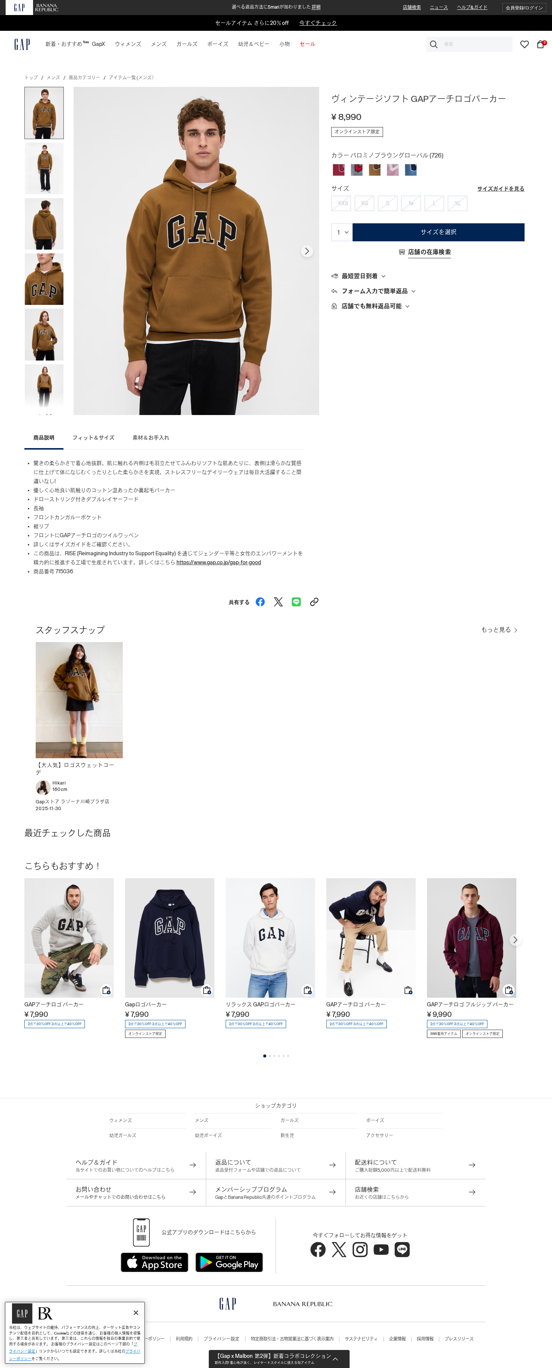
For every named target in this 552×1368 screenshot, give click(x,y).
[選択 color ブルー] (411, 170)
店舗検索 (412, 7)
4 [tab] (279, 1056)
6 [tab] (288, 1056)
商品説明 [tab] (43, 438)
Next (307, 251)
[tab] (428, 276)
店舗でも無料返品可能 (372, 306)
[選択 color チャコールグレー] (357, 170)
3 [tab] (274, 1056)
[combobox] (469, 44)
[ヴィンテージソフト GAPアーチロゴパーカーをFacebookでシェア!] (260, 599)
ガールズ (290, 1120)
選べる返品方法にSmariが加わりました (276, 7)
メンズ (53, 77)
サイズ (340, 188)
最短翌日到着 (360, 276)
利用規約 (184, 1339)
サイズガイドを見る (501, 189)
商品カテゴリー (84, 77)
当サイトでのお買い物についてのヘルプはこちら (125, 1170)
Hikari (59, 783)
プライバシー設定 (222, 1339)
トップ (31, 77)
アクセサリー (379, 1135)
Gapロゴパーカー (146, 1004)
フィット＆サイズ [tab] (93, 438)
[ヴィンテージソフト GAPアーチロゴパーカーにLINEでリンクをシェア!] (296, 599)
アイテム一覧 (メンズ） (132, 77)
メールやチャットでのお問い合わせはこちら (120, 1197)
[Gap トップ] (18, 44)
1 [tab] (264, 1055)
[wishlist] (524, 44)
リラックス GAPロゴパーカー (261, 1004)
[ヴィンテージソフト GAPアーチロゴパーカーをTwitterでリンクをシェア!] (278, 599)
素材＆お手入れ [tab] (151, 438)
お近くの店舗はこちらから (382, 1197)
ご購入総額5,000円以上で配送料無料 (393, 1170)
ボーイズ (375, 1120)
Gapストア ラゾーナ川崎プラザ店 (73, 801)
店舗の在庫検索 (429, 252)
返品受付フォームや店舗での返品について (258, 1170)
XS (364, 203)
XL (458, 203)
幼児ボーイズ (208, 1135)
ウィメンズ (120, 1120)
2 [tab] (270, 1056)
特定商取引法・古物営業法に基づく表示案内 (292, 1339)
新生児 (287, 1135)
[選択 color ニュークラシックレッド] (339, 170)
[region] (75, 1332)
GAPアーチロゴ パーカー (54, 1004)
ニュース (439, 7)
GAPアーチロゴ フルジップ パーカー (470, 1004)
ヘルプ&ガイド (472, 7)
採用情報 (425, 1339)
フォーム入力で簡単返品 (375, 291)
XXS (343, 203)
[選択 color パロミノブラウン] (375, 170)
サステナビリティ (361, 1339)
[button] (524, 7)
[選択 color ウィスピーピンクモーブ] (393, 170)
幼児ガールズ (122, 1135)
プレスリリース (459, 1339)
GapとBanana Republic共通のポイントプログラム (265, 1197)
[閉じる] (136, 1312)
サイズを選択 (439, 232)
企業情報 (397, 1339)
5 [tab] (283, 1056)
